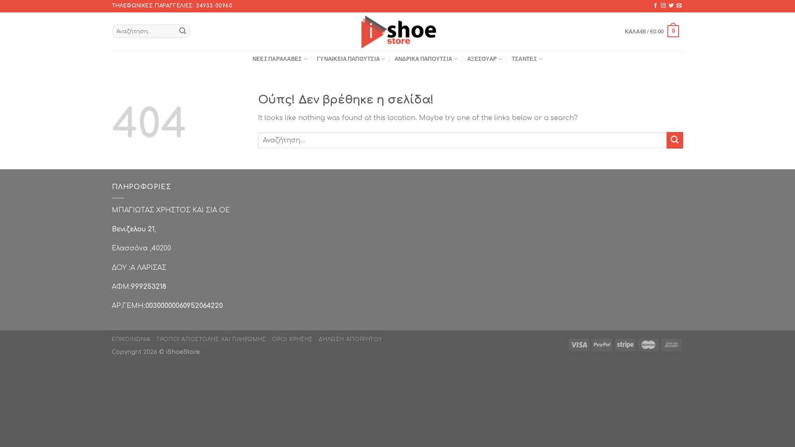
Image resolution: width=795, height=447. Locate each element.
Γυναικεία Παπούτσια (348, 58)
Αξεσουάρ (482, 58)
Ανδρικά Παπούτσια (423, 58)
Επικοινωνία (131, 339)
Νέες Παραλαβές (277, 58)
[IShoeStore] (398, 31)
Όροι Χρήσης (292, 339)
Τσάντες (524, 58)
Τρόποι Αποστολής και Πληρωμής (211, 339)
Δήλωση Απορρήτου (350, 339)
